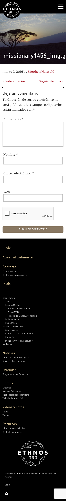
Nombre (10, 155)
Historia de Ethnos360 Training (22, 315)
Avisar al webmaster (18, 257)
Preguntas (10, 337)
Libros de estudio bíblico (14, 428)
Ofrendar (9, 370)
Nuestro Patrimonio (12, 391)
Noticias (9, 353)
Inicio (7, 247)
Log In (7, 484)
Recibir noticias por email (15, 360)
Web (6, 192)
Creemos (7, 387)
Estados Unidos (12, 304)
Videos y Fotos (13, 407)
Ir (4, 293)
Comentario (13, 119)
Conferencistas (10, 271)
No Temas (7, 344)
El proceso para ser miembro (19, 333)
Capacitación (9, 297)
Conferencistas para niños (15, 274)
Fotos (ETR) (13, 312)
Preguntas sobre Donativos (15, 374)
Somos (8, 383)
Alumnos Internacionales (19, 308)
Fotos (5, 411)
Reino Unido (11, 322)
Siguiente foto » (51, 81)
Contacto (9, 267)
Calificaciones (11, 329)
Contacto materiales (12, 431)
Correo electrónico (18, 173)
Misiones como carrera (13, 326)
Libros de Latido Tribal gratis (16, 357)
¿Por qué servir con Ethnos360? (17, 340)
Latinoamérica (12, 319)
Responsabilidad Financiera (16, 394)
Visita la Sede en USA (13, 398)
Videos (6, 415)
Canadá (8, 301)
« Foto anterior (14, 81)
